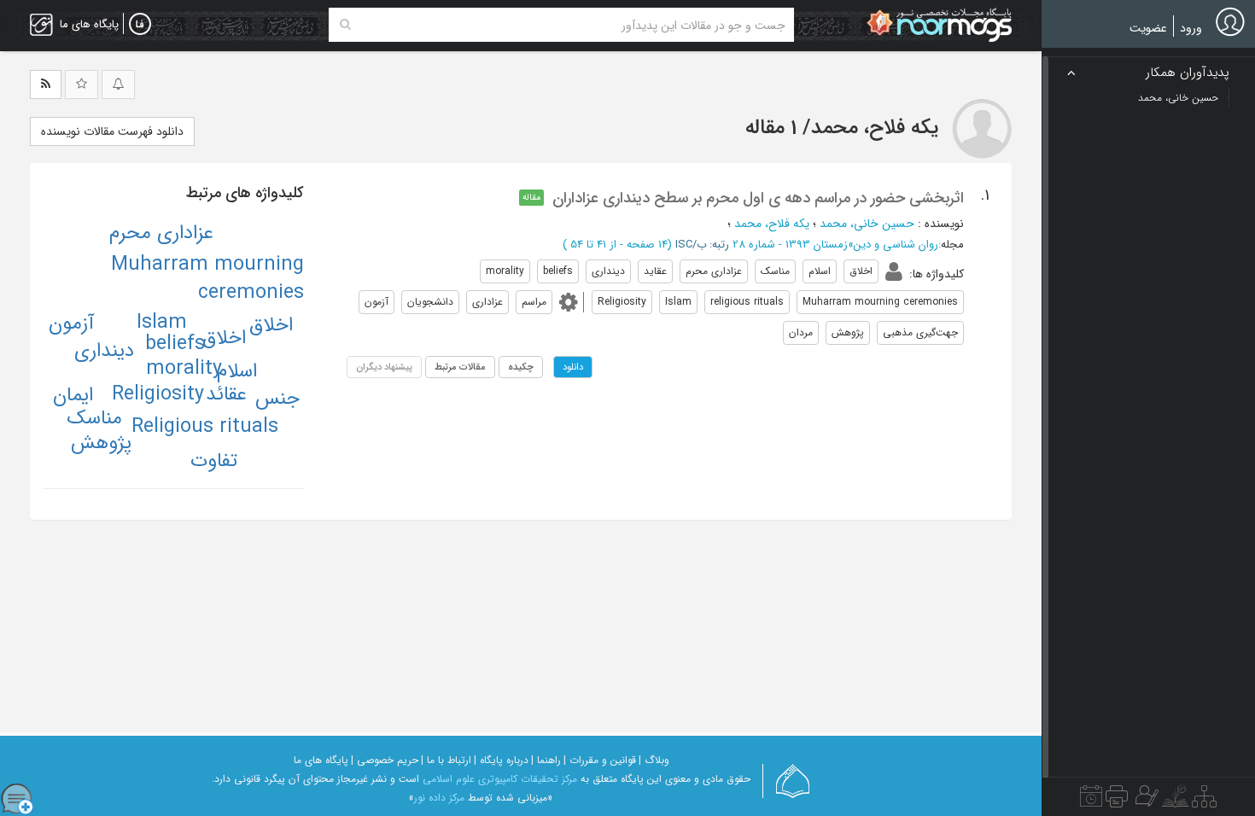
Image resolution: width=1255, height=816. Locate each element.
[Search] (345, 25)
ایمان (73, 395)
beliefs (175, 344)
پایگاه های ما (321, 760)
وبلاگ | (654, 760)
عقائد (226, 394)
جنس (277, 398)
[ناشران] (1117, 800)
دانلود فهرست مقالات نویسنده (112, 131)
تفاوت (213, 461)
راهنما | (546, 760)
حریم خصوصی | (384, 760)
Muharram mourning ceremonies (207, 278)
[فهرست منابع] (1204, 800)
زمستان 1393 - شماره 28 (790, 245)
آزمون (71, 323)
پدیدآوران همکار (1187, 73)
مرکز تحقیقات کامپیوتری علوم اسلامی (500, 779)
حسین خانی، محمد (867, 223)
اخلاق (224, 338)
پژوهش (101, 443)
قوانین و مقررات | (599, 760)
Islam (162, 322)
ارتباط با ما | (446, 760)
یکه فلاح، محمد (771, 223)
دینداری (104, 350)
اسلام (237, 371)
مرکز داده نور (439, 798)
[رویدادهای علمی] (1091, 800)
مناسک (94, 418)
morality (184, 368)
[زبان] (140, 24)
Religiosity (158, 394)
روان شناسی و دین (896, 245)
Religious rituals (204, 426)
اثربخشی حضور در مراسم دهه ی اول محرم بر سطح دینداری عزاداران (758, 198)
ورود (1191, 28)
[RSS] (45, 84)
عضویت (1148, 28)
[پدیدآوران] (1145, 800)
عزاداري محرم (161, 233)
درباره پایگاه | (501, 760)
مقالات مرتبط (460, 367)
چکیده (521, 367)
